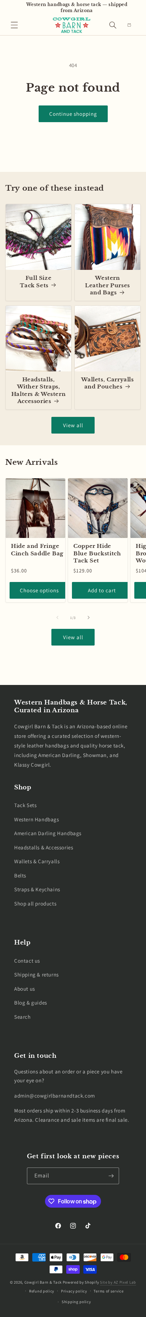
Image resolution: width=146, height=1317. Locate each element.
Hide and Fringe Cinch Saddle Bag (37, 549)
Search (22, 1016)
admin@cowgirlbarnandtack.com (54, 1095)
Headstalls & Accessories (43, 847)
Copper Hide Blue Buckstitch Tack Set (97, 553)
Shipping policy (76, 1301)
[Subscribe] (111, 1176)
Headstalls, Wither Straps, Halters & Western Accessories (38, 390)
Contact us (27, 960)
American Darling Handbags (48, 833)
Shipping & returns (36, 974)
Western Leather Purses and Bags (107, 285)
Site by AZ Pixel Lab (118, 1282)
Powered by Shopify (81, 1282)
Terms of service (108, 1291)
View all (73, 425)
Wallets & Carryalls (37, 861)
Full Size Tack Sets (35, 281)
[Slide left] (57, 617)
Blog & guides (30, 1002)
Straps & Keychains (37, 889)
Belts (20, 875)
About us (24, 988)
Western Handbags (36, 819)
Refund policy (41, 1291)
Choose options (39, 590)
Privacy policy (74, 1291)
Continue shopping (73, 113)
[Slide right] (88, 617)
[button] (14, 25)
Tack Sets (25, 805)
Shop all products (35, 903)
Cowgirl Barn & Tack (43, 1282)
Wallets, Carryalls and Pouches (107, 383)
